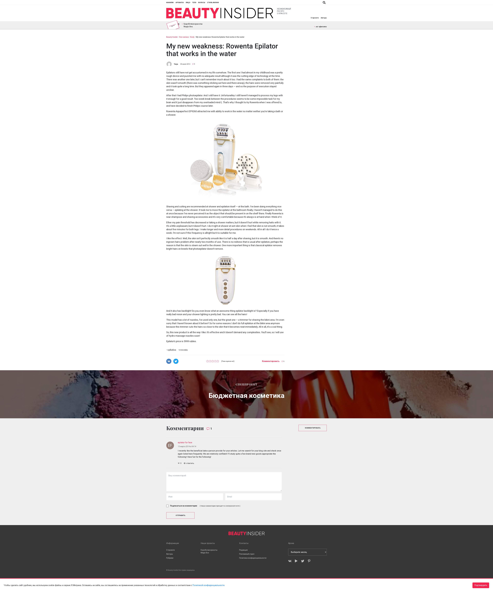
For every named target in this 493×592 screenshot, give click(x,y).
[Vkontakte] (289, 561)
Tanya (176, 64)
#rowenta (183, 349)
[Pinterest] (309, 561)
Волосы (201, 2)
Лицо (188, 2)
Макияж (170, 2)
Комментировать (270, 361)
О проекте (315, 18)
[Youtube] (296, 561)
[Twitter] (302, 561)
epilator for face (185, 442)
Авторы (324, 18)
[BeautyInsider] (219, 13)
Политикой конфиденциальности (208, 585)
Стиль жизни (213, 2)
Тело (194, 2)
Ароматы (180, 2)
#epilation (171, 349)
